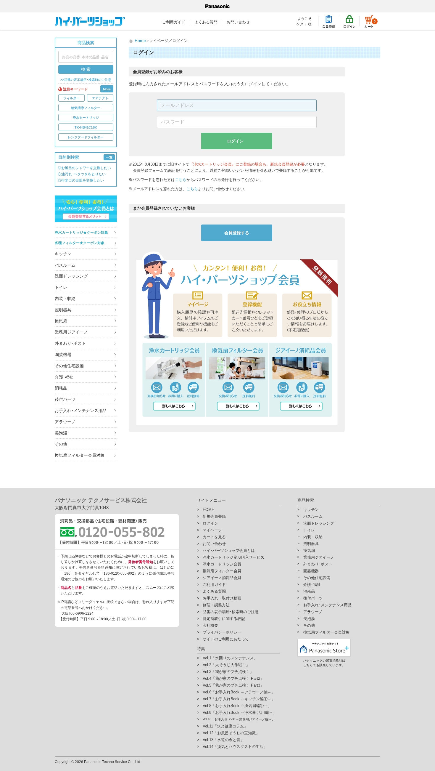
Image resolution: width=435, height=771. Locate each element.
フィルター (71, 98)
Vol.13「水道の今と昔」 (223, 740)
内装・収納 (65, 298)
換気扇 (61, 321)
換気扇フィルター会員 (222, 571)
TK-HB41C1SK (86, 127)
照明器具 (63, 309)
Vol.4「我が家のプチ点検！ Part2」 (233, 678)
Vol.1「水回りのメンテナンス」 (230, 658)
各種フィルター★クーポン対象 (79, 243)
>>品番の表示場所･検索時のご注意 (85, 79)
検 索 (86, 69)
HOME (208, 509)
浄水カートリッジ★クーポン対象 (81, 232)
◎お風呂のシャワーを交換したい (84, 168)
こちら (180, 179)
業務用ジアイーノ (71, 332)
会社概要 (210, 625)
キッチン (63, 253)
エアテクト (100, 98)
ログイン (235, 141)
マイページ (212, 530)
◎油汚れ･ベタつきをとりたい (82, 174)
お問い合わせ (238, 22)
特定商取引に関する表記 (224, 618)
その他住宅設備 (69, 365)
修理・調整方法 (216, 605)
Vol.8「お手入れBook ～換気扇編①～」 (237, 705)
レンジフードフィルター (86, 137)
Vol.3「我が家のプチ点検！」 (228, 671)
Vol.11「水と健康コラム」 (225, 726)
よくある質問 (206, 22)
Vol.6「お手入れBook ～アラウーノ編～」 (239, 692)
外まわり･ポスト (70, 343)
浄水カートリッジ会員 (222, 564)
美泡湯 (61, 433)
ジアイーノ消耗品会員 (222, 578)
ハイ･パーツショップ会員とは (229, 550)
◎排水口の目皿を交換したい (81, 180)
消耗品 (61, 388)
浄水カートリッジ (86, 117)
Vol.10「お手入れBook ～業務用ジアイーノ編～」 (239, 719)
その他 (61, 444)
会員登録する (236, 232)
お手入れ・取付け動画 (222, 598)
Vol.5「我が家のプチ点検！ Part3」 (233, 685)
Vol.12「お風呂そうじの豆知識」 (231, 733)
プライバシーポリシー (222, 632)
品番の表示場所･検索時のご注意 (231, 612)
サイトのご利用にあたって (226, 639)
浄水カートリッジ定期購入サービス (233, 557)
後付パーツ (65, 399)
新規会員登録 (214, 516)
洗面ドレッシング (71, 276)
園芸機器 (63, 354)
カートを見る (214, 537)
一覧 (109, 157)
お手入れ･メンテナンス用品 (81, 410)
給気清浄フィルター (85, 108)
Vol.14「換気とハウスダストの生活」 (235, 746)
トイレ (61, 287)
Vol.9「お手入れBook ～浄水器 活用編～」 (239, 712)
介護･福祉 (64, 377)
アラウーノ (65, 421)
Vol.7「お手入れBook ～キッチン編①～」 (239, 699)
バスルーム (65, 265)
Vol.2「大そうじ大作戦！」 (226, 665)
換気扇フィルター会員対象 (79, 455)
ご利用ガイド (173, 22)
